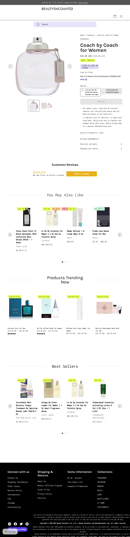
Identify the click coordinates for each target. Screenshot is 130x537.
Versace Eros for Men (16, 328)
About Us (42, 481)
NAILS (100, 490)
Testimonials (14, 495)
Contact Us (13, 478)
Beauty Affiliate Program (50, 485)
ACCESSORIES (103, 507)
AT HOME (101, 503)
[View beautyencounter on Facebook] (15, 524)
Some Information (80, 472)
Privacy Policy (45, 494)
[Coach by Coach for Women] (33, 105)
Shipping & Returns (45, 473)
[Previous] (10, 66)
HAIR (100, 495)
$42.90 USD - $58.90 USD (76, 333)
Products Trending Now (65, 280)
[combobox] (65, 24)
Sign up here (83, 2)
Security (42, 498)
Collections (105, 472)
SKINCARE (102, 482)
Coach (84, 39)
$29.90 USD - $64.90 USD (18, 331)
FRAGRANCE (102, 478)
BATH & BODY (103, 499)
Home (82, 35)
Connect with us (18, 472)
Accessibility (14, 507)
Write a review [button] (82, 174)
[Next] (69, 66)
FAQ (9, 499)
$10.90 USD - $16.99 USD (47, 331)
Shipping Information (18, 482)
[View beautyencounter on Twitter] (21, 524)
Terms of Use (44, 490)
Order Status (14, 486)
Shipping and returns (89, 149)
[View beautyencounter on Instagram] (9, 524)
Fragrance (90, 35)
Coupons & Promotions (78, 486)
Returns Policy (15, 490)
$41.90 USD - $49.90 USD (106, 333)
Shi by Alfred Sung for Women (49, 328)
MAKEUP (101, 486)
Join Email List (75, 482)
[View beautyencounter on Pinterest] (27, 524)
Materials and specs (88, 144)
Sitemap (11, 503)
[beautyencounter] (57, 8)
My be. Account (75, 478)
